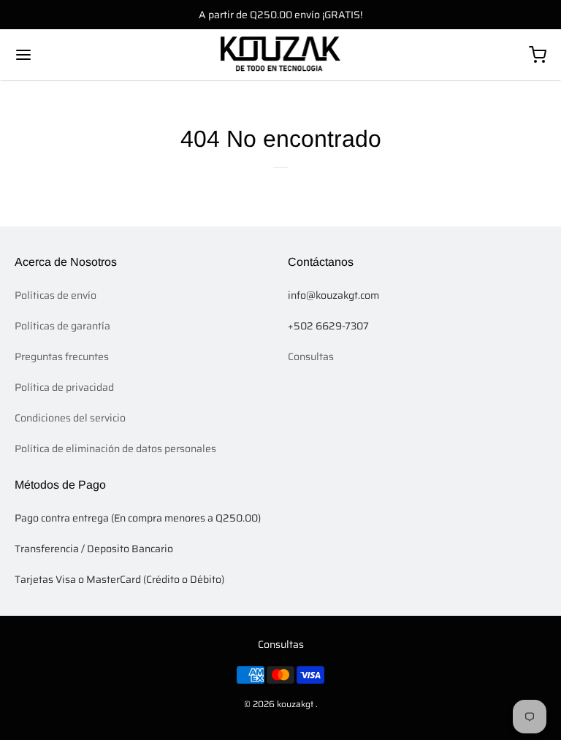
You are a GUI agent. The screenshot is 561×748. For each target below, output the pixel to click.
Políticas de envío (55, 295)
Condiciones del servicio (70, 418)
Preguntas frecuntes (62, 356)
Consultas (311, 356)
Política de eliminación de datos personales (115, 448)
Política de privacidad (64, 387)
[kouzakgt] (281, 55)
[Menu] (68, 55)
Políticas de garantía (62, 326)
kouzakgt (295, 704)
